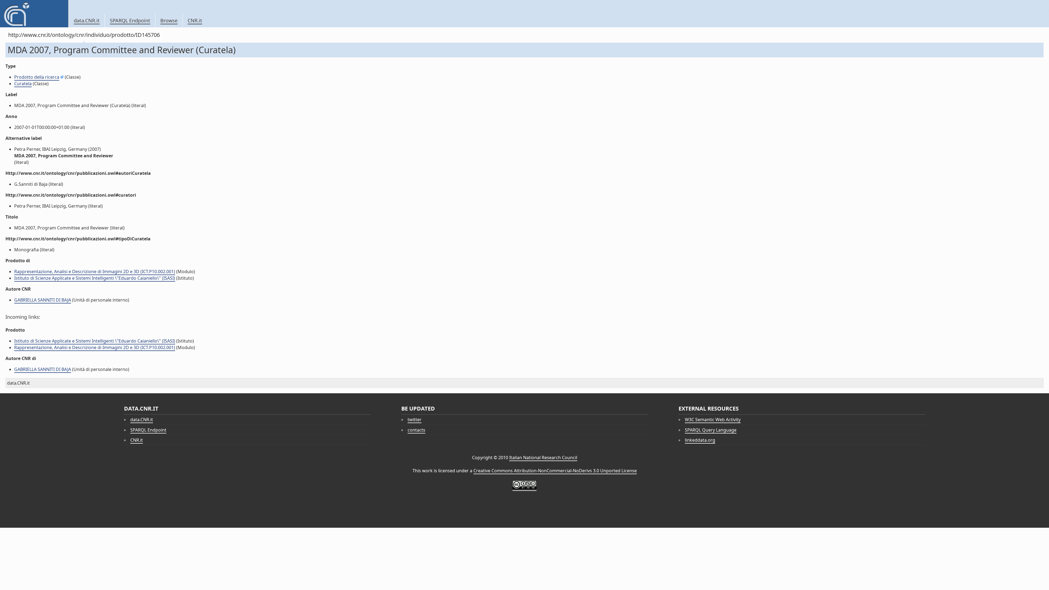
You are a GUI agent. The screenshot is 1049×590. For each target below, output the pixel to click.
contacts (416, 430)
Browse (169, 20)
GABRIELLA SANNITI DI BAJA (42, 300)
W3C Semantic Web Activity (713, 420)
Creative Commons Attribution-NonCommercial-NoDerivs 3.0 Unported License (555, 471)
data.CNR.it (87, 20)
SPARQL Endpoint (130, 20)
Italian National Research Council (543, 458)
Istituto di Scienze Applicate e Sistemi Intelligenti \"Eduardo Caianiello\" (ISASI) (94, 278)
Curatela (23, 84)
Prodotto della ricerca (36, 77)
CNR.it (195, 20)
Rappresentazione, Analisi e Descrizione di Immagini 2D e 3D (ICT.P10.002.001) (94, 272)
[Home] (34, 13)
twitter (415, 420)
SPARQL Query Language (710, 430)
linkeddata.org (700, 440)
